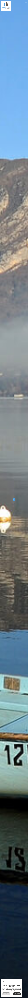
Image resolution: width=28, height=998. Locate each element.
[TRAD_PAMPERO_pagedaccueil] (6, 10)
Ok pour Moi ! (17, 993)
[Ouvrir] (14, 499)
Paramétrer (6, 993)
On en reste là (17, 980)
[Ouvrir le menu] (26, 2)
